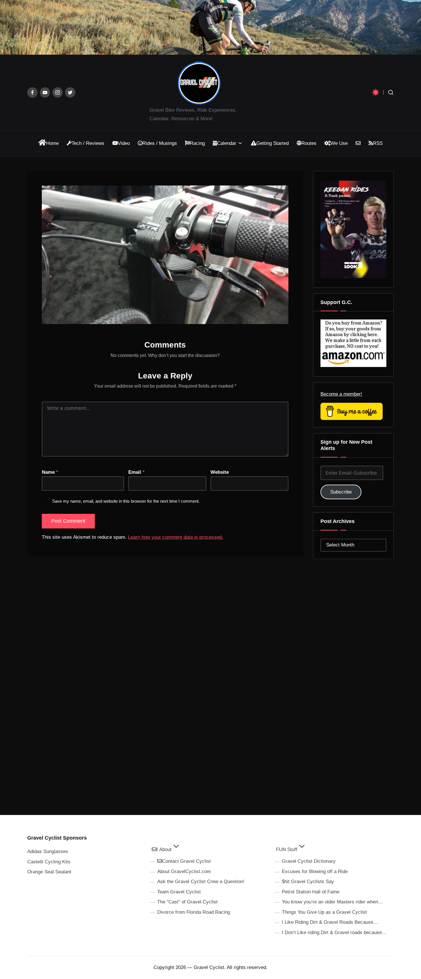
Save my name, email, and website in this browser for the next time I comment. (126, 501)
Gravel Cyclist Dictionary (309, 861)
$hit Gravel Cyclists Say (308, 881)
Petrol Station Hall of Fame (310, 892)
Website (219, 472)
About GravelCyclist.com (184, 871)
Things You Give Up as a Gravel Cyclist (324, 912)
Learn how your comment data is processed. (175, 537)
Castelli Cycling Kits (48, 861)
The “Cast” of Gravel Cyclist (187, 902)
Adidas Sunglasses (47, 851)
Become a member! (341, 394)
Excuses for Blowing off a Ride (315, 871)
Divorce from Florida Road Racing (193, 912)
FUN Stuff (286, 849)
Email (136, 472)
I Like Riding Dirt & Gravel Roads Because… (330, 922)
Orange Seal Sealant (49, 872)
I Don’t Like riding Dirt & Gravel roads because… (334, 932)
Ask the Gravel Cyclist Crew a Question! (200, 881)
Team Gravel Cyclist (179, 892)
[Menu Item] (32, 92)
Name (50, 472)
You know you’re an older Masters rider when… (332, 902)
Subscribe (341, 492)
